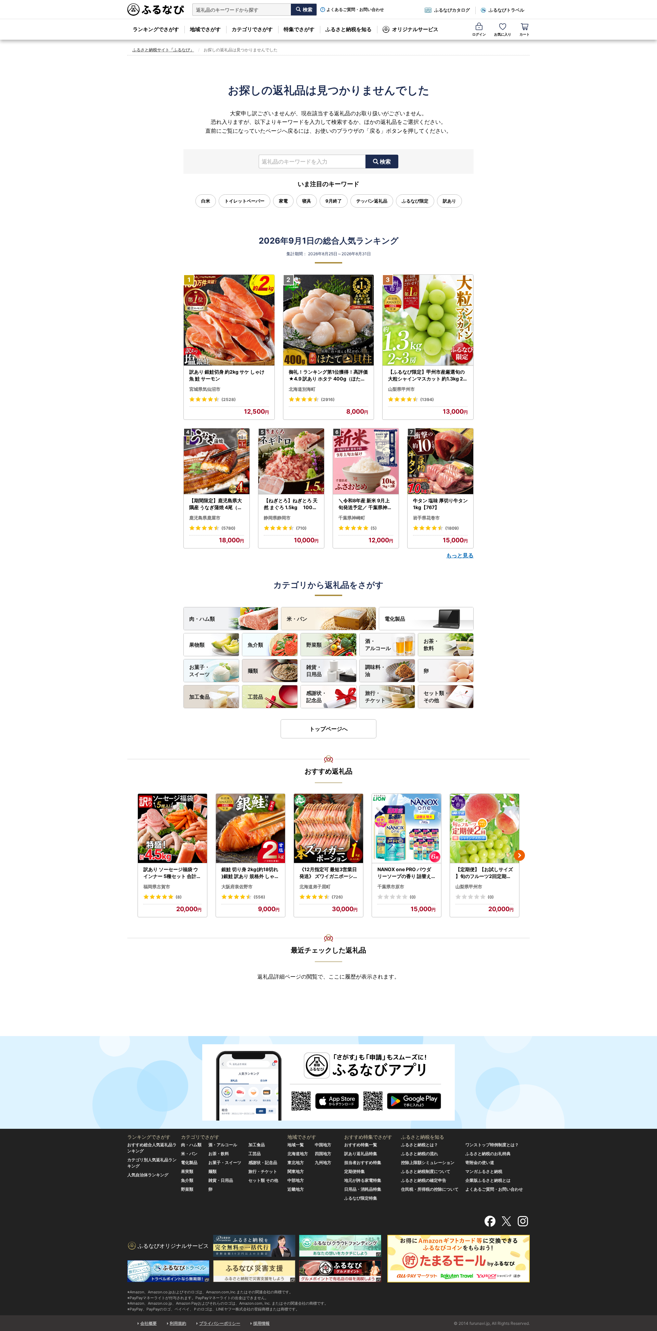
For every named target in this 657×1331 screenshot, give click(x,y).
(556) (259, 897)
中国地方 (323, 1144)
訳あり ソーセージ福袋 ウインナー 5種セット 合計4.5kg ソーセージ (172, 872)
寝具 (306, 201)
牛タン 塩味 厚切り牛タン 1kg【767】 (440, 503)
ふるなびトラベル (506, 10)
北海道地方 (297, 1153)
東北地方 (295, 1162)
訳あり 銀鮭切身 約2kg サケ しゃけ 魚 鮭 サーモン (227, 375)
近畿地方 (295, 1189)
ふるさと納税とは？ (419, 1144)
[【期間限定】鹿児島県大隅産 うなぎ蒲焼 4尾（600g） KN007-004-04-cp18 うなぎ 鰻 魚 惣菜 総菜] (216, 461)
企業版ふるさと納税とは (488, 1180)
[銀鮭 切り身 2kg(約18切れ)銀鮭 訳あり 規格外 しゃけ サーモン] (250, 828)
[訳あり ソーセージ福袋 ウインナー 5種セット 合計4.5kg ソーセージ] (172, 828)
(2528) (228, 399)
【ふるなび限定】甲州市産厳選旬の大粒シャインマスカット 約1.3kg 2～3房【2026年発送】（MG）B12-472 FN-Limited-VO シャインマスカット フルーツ (427, 375)
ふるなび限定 (415, 201)
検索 (385, 161)
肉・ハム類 (202, 619)
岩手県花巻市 (426, 517)
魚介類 (255, 645)
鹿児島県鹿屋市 (204, 517)
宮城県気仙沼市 (204, 389)
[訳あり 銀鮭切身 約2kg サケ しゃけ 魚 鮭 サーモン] (229, 320)
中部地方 (295, 1180)
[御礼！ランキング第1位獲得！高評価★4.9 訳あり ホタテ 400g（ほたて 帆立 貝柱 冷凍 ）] (328, 320)
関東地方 (295, 1171)
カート (524, 34)
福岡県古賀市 (156, 886)
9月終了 (333, 201)
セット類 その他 (263, 1180)
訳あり (449, 201)
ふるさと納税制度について (425, 1171)
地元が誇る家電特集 (362, 1180)
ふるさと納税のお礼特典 (488, 1153)
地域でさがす (205, 29)
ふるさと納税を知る (348, 29)
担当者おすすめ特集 (362, 1162)
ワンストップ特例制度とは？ (492, 1144)
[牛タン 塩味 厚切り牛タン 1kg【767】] (440, 461)
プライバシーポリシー (219, 1323)
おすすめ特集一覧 (360, 1144)
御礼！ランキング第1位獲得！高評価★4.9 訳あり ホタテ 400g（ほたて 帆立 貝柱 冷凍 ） (328, 375)
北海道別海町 (302, 389)
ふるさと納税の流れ (419, 1153)
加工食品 (199, 697)
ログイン (479, 34)
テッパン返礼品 (371, 201)
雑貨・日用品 (314, 670)
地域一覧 (295, 1144)
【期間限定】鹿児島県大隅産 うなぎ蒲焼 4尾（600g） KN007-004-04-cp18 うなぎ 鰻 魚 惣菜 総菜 (216, 504)
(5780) (228, 528)
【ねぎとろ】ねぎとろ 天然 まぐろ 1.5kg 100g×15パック (291, 504)
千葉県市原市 (390, 886)
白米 (205, 201)
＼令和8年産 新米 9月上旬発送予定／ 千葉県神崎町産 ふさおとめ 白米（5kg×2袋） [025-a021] (365, 504)
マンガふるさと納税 (483, 1171)
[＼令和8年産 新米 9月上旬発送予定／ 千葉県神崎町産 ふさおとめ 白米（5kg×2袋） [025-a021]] (366, 461)
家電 (283, 201)
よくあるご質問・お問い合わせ (355, 10)
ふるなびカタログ (452, 10)
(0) (413, 897)
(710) (301, 528)
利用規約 (178, 1323)
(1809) (452, 528)
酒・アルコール (378, 644)
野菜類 (314, 645)
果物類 (197, 645)
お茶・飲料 (431, 644)
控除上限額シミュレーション (427, 1162)
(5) (374, 528)
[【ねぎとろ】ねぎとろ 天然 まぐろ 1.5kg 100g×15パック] (291, 461)
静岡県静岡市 (277, 517)
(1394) (427, 399)
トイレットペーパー (244, 201)
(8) (179, 897)
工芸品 (255, 697)
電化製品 (395, 619)
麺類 (253, 671)
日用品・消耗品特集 (362, 1189)
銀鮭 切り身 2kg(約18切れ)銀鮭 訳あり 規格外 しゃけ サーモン (250, 872)
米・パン (297, 619)
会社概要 (148, 1323)
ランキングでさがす (156, 29)
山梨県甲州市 (401, 389)
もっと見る (460, 555)
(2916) (328, 399)
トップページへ (328, 728)
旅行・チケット (375, 696)
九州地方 (323, 1162)
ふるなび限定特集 (360, 1198)
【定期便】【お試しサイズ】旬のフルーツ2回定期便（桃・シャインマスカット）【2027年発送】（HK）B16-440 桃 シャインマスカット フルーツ (484, 872)
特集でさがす (299, 29)
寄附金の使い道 (479, 1162)
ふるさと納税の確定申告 (423, 1180)
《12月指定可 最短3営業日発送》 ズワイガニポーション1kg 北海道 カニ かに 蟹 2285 (328, 872)
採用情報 (261, 1323)
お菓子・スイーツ (199, 670)
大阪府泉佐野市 (237, 886)
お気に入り (502, 34)
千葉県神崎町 (351, 517)
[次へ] (519, 855)
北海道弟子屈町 (315, 886)
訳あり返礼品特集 (360, 1153)
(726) (337, 897)
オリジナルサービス (415, 29)
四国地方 (323, 1153)
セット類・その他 (436, 696)
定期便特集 (354, 1171)
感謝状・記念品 (316, 696)
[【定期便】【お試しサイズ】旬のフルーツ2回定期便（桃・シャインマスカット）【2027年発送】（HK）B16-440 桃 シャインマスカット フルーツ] (484, 828)
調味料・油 (375, 670)
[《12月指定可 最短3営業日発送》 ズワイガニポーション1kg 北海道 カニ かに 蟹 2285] (328, 828)
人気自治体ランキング (147, 1174)
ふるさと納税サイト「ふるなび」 (163, 49)
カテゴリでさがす (252, 29)
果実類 (187, 1171)
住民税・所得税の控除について (430, 1189)
